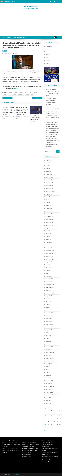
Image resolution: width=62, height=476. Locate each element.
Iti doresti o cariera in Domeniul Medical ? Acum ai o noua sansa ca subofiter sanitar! (52, 92)
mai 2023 (48, 270)
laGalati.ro (30, 444)
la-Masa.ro (10, 442)
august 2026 (49, 160)
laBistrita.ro (44, 450)
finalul (16, 92)
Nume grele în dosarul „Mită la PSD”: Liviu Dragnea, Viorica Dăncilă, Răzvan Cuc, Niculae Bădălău (8, 111)
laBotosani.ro (44, 452)
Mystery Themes (16, 474)
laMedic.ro (10, 440)
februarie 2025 (49, 211)
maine (26, 92)
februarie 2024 (49, 245)
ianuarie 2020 (49, 383)
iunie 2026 (48, 165)
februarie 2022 (49, 313)
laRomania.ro (31, 6)
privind (14, 94)
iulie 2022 (48, 298)
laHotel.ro (4, 442)
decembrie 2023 (50, 250)
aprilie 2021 (48, 341)
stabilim (27, 94)
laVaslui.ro (44, 444)
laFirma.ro (9, 444)
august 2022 (49, 296)
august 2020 (49, 363)
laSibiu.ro (43, 456)
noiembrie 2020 (49, 355)
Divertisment (49, 46)
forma (21, 92)
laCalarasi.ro (25, 448)
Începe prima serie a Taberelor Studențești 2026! (52, 108)
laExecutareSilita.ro (7, 448)
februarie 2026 (49, 177)
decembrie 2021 (50, 318)
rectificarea (20, 94)
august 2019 (49, 397)
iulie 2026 (48, 163)
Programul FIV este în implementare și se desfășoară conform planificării (51, 101)
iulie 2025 (48, 197)
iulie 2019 (48, 400)
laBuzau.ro (31, 446)
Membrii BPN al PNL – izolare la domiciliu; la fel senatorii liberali (35, 117)
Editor (16, 53)
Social (47, 60)
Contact (9, 37)
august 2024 (49, 228)
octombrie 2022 (49, 290)
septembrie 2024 (50, 225)
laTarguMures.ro (52, 460)
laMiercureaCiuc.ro (32, 450)
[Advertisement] (31, 24)
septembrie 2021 (50, 327)
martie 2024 (49, 242)
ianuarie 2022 (49, 315)
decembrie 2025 (50, 182)
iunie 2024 (48, 233)
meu (31, 92)
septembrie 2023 (50, 259)
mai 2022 (48, 304)
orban (5, 94)
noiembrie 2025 (49, 185)
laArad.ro (43, 448)
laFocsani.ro (36, 448)
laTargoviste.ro (44, 458)
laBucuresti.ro (32, 440)
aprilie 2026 (48, 171)
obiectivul (36, 92)
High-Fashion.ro (15, 450)
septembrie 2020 (50, 361)
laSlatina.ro (48, 456)
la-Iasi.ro (49, 440)
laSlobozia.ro (55, 456)
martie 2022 (49, 310)
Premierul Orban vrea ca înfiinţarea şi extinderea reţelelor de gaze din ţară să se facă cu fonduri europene (22, 111)
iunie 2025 (48, 199)
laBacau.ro (48, 448)
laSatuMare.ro (45, 454)
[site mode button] (55, 37)
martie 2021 (49, 344)
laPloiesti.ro (36, 444)
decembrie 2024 (50, 216)
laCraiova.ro (25, 444)
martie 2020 (49, 378)
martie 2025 (49, 208)
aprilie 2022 (48, 307)
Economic (48, 49)
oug (9, 94)
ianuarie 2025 (49, 213)
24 (45, 424)
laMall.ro (15, 442)
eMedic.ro (4, 440)
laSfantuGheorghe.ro (47, 442)
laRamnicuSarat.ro (26, 454)
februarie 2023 (49, 279)
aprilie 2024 (48, 239)
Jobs (47, 51)
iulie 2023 (48, 264)
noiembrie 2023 (49, 253)
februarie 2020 (49, 380)
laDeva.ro (31, 448)
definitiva (10, 92)
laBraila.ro (50, 452)
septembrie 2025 (50, 191)
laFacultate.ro (15, 444)
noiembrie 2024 (49, 219)
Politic (4, 50)
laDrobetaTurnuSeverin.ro (28, 458)
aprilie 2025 (48, 205)
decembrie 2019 (50, 386)
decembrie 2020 (50, 352)
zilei (32, 94)
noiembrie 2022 (49, 287)
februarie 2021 (49, 346)
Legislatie (48, 54)
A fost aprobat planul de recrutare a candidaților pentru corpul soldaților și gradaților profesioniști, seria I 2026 (52, 115)
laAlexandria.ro (45, 446)
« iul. (45, 430)
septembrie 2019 (50, 395)
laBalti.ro (4, 452)
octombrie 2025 (49, 188)
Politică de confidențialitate (19, 37)
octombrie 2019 (49, 392)
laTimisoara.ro (25, 446)
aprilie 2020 (48, 375)
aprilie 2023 (48, 273)
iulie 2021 (48, 332)
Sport (47, 63)
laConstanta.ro (33, 442)
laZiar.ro (4, 444)
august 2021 (49, 330)
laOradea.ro (25, 452)
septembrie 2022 (50, 293)
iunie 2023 (48, 267)
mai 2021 (48, 338)
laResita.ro (55, 452)
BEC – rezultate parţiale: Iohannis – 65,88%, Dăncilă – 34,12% (8, 98)
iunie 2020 (48, 369)
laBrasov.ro (44, 440)
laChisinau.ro (15, 448)
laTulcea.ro (44, 461)
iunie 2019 (48, 403)
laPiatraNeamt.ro (6, 450)
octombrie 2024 (49, 222)
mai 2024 (48, 236)
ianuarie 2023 (49, 281)
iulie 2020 (48, 366)
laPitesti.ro (30, 452)
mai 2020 (48, 372)
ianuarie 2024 (49, 247)
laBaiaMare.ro (55, 448)
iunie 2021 (48, 335)
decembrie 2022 (50, 284)
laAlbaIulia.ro (50, 444)
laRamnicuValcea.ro (26, 456)
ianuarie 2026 (49, 180)
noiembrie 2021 (49, 321)
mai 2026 (48, 168)
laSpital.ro (15, 440)
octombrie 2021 (49, 324)
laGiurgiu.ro (25, 450)
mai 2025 (48, 202)
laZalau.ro (49, 461)
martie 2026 (49, 174)
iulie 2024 (48, 230)
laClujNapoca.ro (25, 442)
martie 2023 (49, 276)
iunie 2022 (48, 301)
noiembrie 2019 (49, 389)
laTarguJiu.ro (44, 460)
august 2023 (49, 262)
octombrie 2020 (49, 358)
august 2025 (49, 194)
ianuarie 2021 (49, 349)
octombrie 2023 (49, 256)
